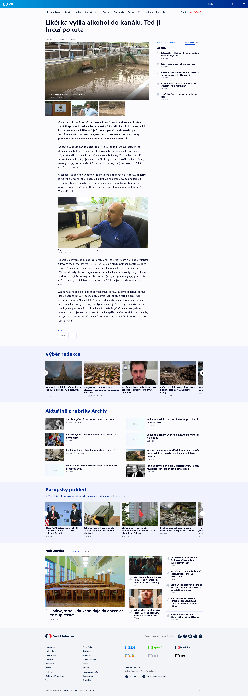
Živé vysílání (50, 651)
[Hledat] (232, 4)
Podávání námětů (90, 671)
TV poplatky (50, 655)
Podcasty (160, 12)
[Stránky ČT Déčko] (129, 655)
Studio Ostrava (89, 659)
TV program (50, 647)
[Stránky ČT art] (153, 655)
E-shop (48, 671)
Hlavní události (54, 12)
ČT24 (72, 335)
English (65, 690)
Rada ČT (86, 663)
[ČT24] (8, 4)
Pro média (87, 647)
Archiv (62, 335)
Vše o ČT (49, 680)
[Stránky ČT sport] (155, 647)
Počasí (131, 12)
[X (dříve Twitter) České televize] (195, 636)
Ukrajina (68, 12)
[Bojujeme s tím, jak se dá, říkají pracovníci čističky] (103, 222)
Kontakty (87, 680)
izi (46, 37)
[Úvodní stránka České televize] (59, 636)
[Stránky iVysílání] (182, 647)
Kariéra (86, 667)
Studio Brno (88, 655)
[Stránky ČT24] (130, 647)
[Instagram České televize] (180, 636)
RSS (201, 690)
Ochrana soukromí (78, 690)
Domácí (88, 12)
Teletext (49, 659)
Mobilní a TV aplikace (54, 676)
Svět (97, 12)
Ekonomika (119, 12)
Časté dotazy (88, 676)
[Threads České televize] (200, 636)
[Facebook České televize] (185, 636)
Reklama (87, 651)
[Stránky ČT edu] (180, 655)
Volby (78, 12)
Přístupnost (92, 690)
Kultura (149, 12)
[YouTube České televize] (190, 636)
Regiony (106, 12)
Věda (140, 12)
